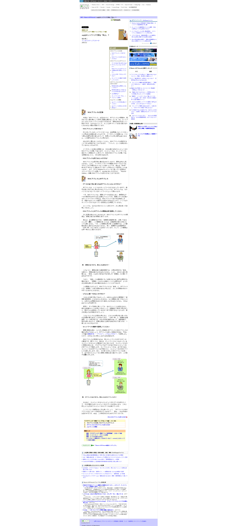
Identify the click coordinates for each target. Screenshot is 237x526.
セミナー (100, 1)
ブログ (110, 1)
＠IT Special (93, 1)
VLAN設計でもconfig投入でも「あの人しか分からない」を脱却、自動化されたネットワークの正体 (144, 111)
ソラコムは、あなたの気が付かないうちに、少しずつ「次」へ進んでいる (103, 494)
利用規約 (116, 521)
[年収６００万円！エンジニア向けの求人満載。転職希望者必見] (133, 128)
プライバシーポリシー (107, 521)
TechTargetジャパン (147, 20)
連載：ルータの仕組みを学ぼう (94, 436)
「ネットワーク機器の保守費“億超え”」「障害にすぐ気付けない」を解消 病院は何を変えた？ (143, 84)
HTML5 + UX (119, 4)
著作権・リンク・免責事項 (126, 521)
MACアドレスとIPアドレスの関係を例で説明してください (119, 70)
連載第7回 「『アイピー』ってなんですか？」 (102, 334)
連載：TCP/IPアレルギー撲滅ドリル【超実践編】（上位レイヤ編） (104, 433)
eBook (105, 1)
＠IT (82, 17)
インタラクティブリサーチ (91, 40)
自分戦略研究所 (133, 7)
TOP (81, 1)
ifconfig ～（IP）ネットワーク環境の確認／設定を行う (98, 510)
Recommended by (146, 43)
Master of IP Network (89, 17)
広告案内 (144, 521)
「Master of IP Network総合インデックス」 (105, 445)
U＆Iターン (127, 10)
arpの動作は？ (115, 93)
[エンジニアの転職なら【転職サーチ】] (133, 136)
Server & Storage (110, 4)
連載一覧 (86, 1)
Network (102, 7)
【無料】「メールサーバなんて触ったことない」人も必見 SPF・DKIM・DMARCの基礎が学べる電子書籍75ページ (143, 98)
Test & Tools (124, 7)
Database (148, 4)
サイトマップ (137, 521)
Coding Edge (137, 4)
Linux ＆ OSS (95, 7)
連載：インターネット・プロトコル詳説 (97, 435)
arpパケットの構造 (92, 426)
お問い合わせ (97, 521)
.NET (103, 4)
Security (108, 7)
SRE (108, 10)
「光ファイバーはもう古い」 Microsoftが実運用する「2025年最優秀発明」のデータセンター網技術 (144, 117)
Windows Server (96, 4)
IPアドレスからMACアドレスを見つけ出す (98, 424)
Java (143, 4)
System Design (115, 7)
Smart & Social (128, 4)
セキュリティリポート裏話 (98, 10)
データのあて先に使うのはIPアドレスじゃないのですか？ (119, 64)
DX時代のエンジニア (116, 10)
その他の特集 (135, 10)
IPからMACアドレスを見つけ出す (117, 417)
